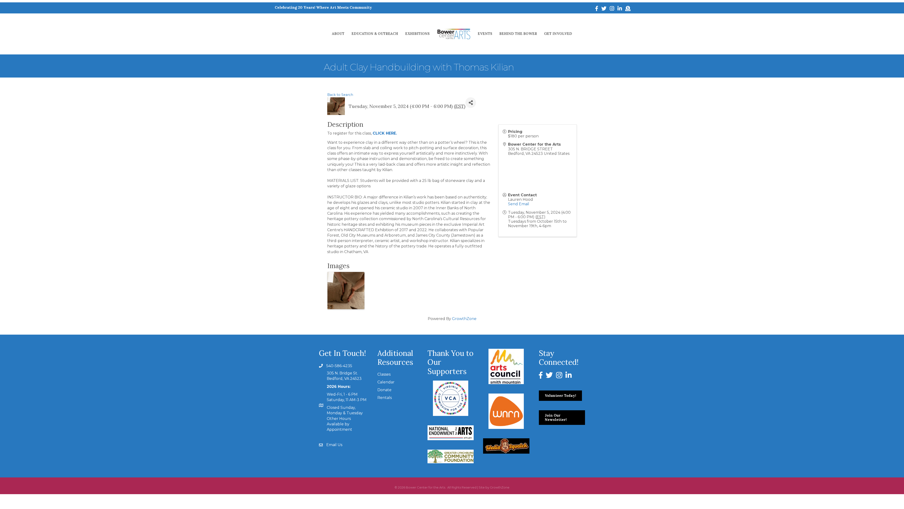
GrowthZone (464, 318)
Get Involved (558, 33)
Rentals (384, 397)
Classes (384, 374)
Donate (384, 390)
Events (485, 33)
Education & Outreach (374, 33)
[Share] (470, 102)
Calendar (386, 382)
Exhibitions (417, 33)
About (338, 33)
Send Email (518, 204)
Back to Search (340, 95)
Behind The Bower (518, 33)
